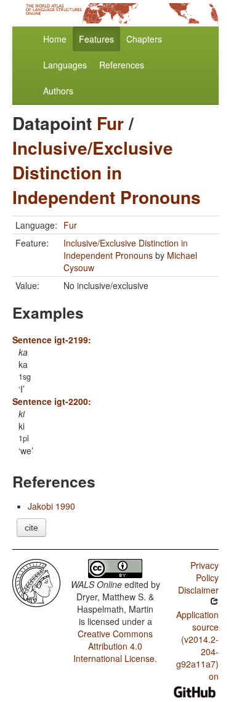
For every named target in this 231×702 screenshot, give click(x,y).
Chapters (144, 39)
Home (55, 39)
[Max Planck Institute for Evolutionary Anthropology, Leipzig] (36, 582)
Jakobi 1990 (51, 506)
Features (96, 39)
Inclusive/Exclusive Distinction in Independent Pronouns (106, 172)
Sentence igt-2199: (51, 339)
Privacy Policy (204, 571)
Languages (65, 65)
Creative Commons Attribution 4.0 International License (114, 645)
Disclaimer (198, 590)
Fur (110, 123)
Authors (58, 90)
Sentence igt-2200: (51, 401)
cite (31, 528)
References (121, 65)
